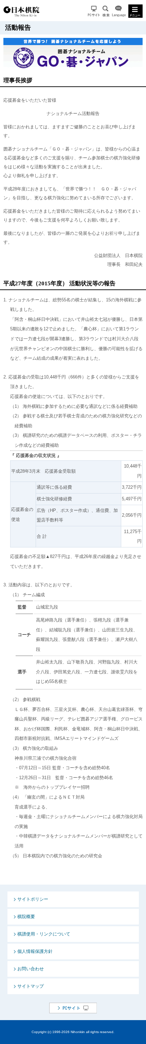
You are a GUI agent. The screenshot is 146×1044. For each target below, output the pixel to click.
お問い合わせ (30, 968)
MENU (135, 11)
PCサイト (94, 11)
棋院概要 (26, 916)
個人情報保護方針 (35, 951)
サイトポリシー (32, 899)
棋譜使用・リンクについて (43, 933)
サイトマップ (30, 986)
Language (119, 11)
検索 (106, 11)
